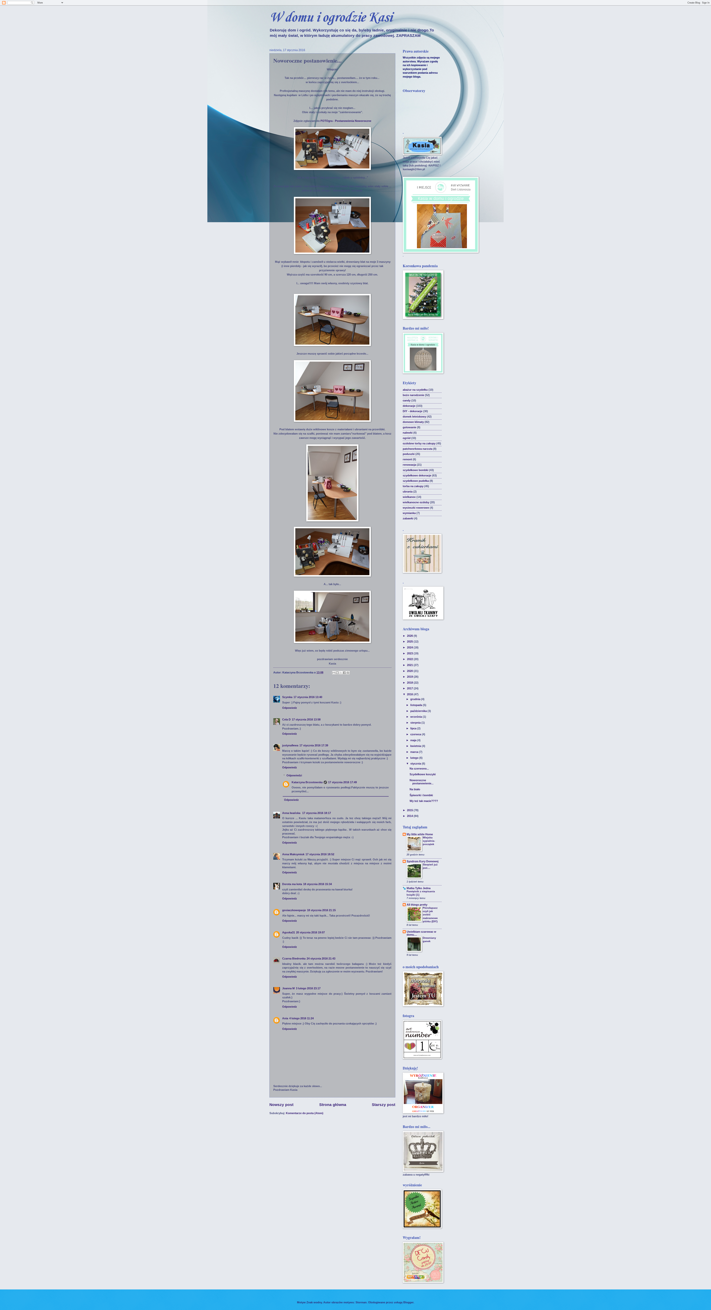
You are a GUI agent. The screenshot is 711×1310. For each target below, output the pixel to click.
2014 (410, 816)
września (416, 716)
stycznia (416, 763)
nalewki (408, 432)
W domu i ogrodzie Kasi (330, 18)
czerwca (416, 734)
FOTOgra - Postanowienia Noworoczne (346, 120)
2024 (410, 647)
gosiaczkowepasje (294, 910)
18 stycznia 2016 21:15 (321, 910)
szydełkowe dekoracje (417, 475)
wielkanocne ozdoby (416, 502)
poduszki (409, 454)
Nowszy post (281, 1104)
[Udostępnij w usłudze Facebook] (344, 673)
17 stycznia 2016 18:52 (320, 854)
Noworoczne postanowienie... (421, 782)
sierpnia (415, 722)
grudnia (415, 699)
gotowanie (409, 427)
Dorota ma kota (292, 884)
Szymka (287, 697)
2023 (410, 653)
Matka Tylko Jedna (418, 888)
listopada (416, 705)
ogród (406, 438)
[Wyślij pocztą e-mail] (334, 673)
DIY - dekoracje (412, 411)
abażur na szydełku (415, 389)
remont (407, 459)
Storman (361, 1302)
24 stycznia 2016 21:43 (321, 958)
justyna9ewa (290, 745)
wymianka (409, 513)
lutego (414, 757)
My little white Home (420, 834)
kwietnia (416, 746)
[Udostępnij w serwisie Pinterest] (348, 673)
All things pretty (417, 904)
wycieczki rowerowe (416, 507)
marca (414, 751)
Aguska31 (288, 932)
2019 (410, 676)
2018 (410, 682)
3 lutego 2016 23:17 (308, 988)
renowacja (409, 464)
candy (406, 400)
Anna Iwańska (291, 813)
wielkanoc (409, 496)
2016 (410, 694)
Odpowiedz (289, 707)
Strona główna (332, 1104)
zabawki (408, 518)
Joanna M (288, 988)
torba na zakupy (413, 486)
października (419, 711)
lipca (413, 728)
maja (413, 740)
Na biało (415, 789)
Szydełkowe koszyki (423, 774)
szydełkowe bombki (415, 470)
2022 (410, 659)
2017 (410, 688)
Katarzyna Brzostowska (307, 782)
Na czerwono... (419, 768)
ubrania (408, 491)
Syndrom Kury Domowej (422, 861)
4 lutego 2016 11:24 (301, 1018)
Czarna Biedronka (294, 958)
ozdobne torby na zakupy (419, 443)
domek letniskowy (414, 416)
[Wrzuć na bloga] (337, 673)
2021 (410, 665)
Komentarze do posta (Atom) (304, 1113)
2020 (410, 671)
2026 (410, 635)
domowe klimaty (413, 421)
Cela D (286, 719)
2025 (410, 641)
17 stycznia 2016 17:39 (313, 745)
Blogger (408, 1302)
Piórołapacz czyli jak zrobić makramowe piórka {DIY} (430, 914)
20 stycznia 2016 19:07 (310, 932)
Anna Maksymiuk (293, 854)
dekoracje (409, 405)
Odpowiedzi (294, 775)
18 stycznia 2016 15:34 (317, 884)
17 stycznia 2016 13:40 (307, 697)
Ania (285, 1018)
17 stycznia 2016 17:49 (342, 782)
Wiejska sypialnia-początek (429, 841)
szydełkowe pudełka (416, 480)
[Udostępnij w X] (341, 673)
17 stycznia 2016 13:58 (306, 719)
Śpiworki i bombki (421, 795)
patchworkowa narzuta (417, 448)
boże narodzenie (413, 395)
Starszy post (383, 1104)
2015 (410, 810)
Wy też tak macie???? (424, 801)
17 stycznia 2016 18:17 (316, 813)
